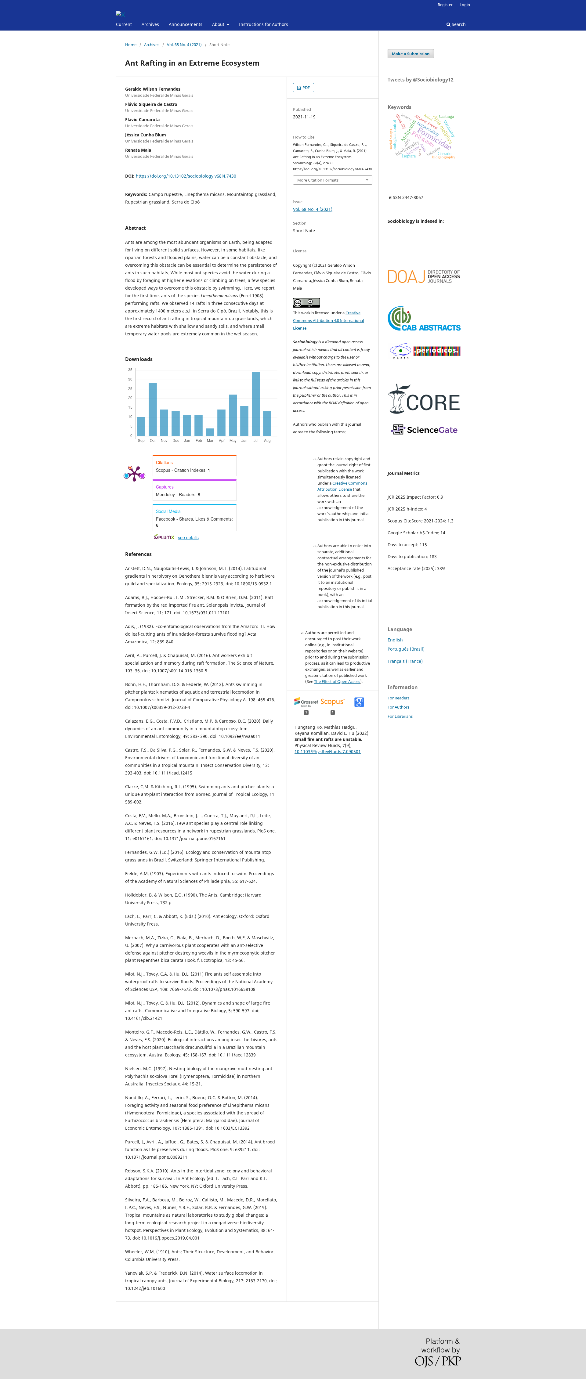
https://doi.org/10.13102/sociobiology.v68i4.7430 (186, 176)
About (219, 24)
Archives (150, 24)
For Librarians (400, 716)
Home (130, 44)
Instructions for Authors (263, 24)
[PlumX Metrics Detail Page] (134, 473)
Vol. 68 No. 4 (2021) (184, 44)
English (395, 640)
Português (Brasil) (406, 649)
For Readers (398, 698)
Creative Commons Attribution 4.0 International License (328, 320)
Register (445, 4)
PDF (306, 87)
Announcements (185, 24)
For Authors (398, 707)
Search (458, 24)
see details (188, 537)
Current (124, 24)
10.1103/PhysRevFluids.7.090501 (328, 751)
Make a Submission (411, 53)
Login (465, 4)
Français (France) (405, 661)
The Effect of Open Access (337, 681)
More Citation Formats (317, 180)
